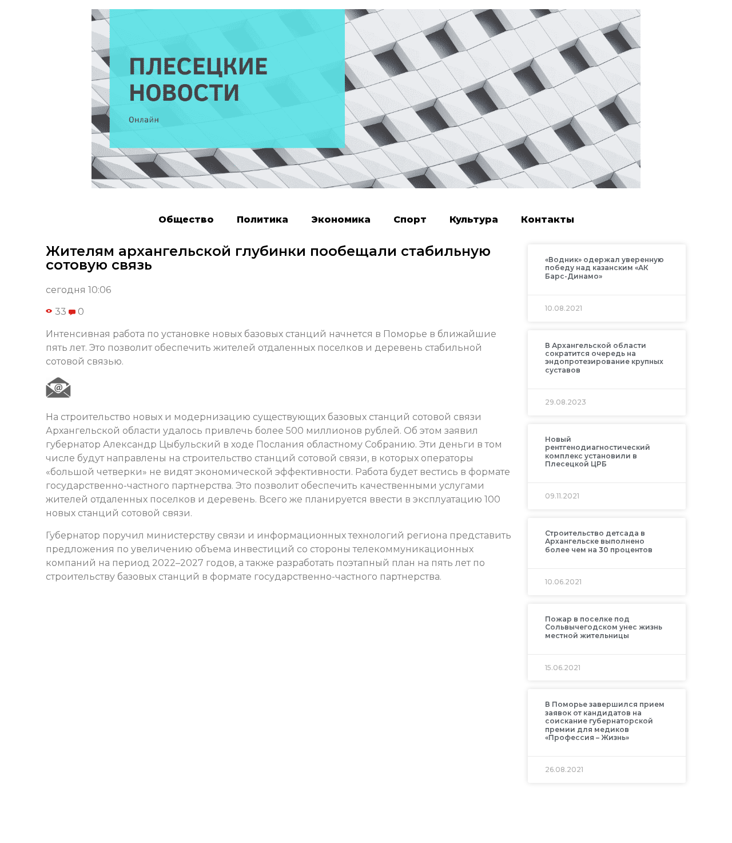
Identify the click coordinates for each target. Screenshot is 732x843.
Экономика (341, 219)
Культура (473, 219)
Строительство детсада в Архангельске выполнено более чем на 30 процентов (599, 541)
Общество (186, 219)
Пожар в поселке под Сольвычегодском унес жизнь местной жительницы (603, 627)
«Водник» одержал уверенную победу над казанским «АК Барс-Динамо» (604, 267)
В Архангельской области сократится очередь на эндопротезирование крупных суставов (604, 357)
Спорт (410, 219)
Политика (262, 219)
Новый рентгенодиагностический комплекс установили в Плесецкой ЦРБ (597, 451)
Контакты (547, 219)
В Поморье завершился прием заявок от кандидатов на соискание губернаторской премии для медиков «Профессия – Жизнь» (605, 721)
